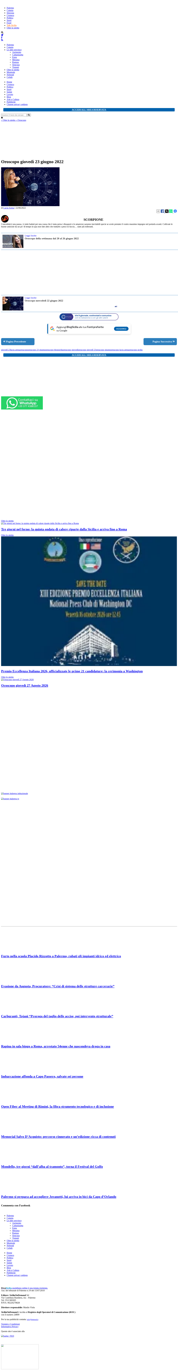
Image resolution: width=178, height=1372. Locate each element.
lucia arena (15, 350)
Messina (15, 60)
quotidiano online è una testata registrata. (24, 1288)
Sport (9, 20)
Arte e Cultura (13, 99)
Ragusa (15, 62)
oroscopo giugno (103, 350)
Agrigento (16, 52)
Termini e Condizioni (10, 1324)
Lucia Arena (8, 208)
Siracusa (10, 13)
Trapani (15, 67)
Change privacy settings (17, 104)
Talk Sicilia (12, 25)
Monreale (11, 72)
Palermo (10, 8)
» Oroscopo (21, 120)
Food (9, 23)
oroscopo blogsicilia (54, 350)
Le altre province (14, 50)
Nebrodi (10, 75)
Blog (9, 97)
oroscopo (24, 350)
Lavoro (10, 94)
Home (9, 82)
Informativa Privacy (9, 1326)
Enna (14, 57)
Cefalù (10, 77)
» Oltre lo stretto (8, 120)
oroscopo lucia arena (120, 350)
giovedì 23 (5, 350)
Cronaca (10, 15)
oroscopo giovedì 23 (87, 350)
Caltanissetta (17, 55)
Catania (10, 10)
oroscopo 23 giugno (36, 350)
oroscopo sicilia (136, 350)
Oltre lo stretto (13, 28)
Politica (10, 18)
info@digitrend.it (32, 1320)
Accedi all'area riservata (89, 109)
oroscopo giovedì (70, 350)
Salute (9, 92)
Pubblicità (11, 102)
